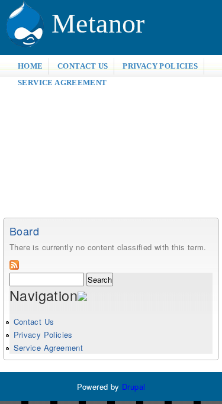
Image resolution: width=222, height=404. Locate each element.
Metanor (98, 23)
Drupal (133, 386)
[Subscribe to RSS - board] (14, 266)
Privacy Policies (160, 66)
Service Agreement (62, 82)
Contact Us (82, 66)
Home (30, 66)
